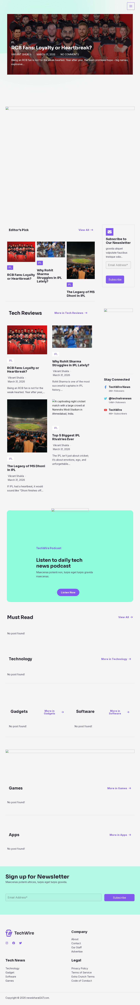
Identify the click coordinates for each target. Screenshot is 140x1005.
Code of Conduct (81, 980)
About (74, 939)
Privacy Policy (79, 968)
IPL (13, 42)
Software (10, 976)
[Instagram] (6, 943)
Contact (76, 943)
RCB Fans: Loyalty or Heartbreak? (51, 48)
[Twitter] (20, 943)
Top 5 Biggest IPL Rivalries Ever (66, 437)
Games (9, 980)
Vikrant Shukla (21, 54)
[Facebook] (13, 943)
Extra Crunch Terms (83, 976)
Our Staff (76, 947)
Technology (12, 968)
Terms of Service (81, 972)
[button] (86, 230)
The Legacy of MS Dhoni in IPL (81, 294)
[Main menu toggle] (131, 6)
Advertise (77, 951)
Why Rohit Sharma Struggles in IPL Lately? (49, 275)
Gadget (9, 972)
